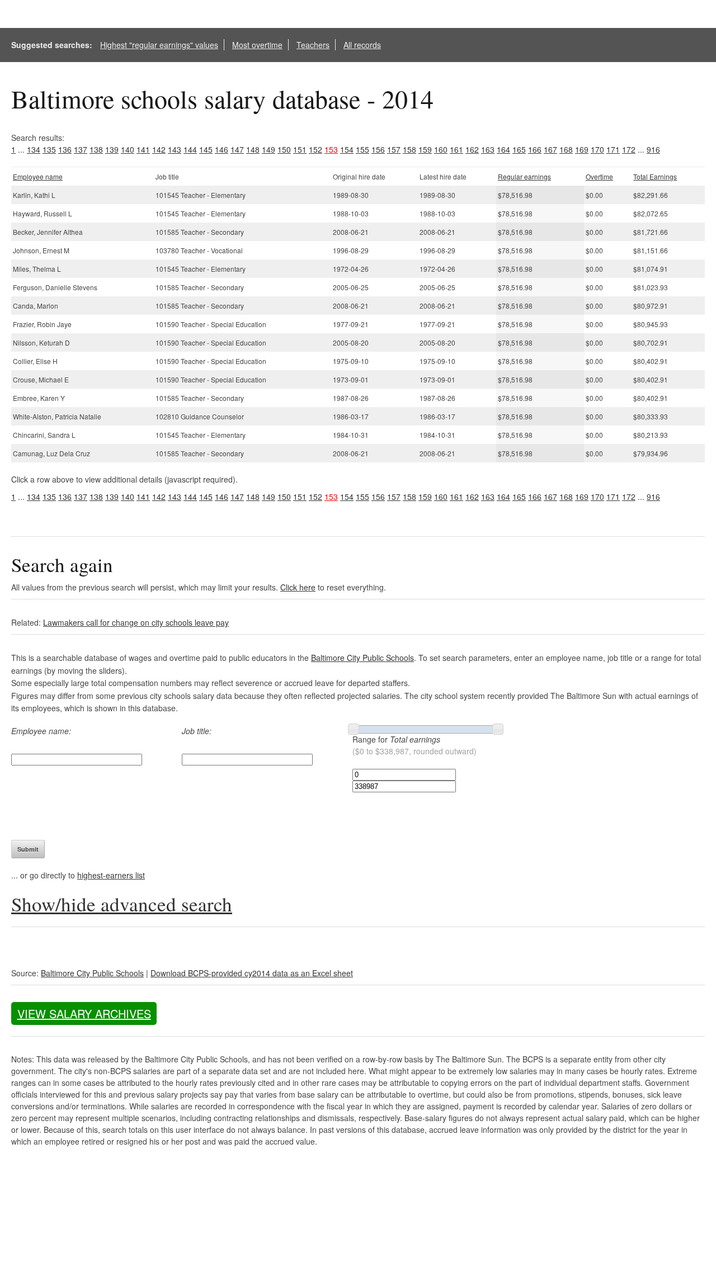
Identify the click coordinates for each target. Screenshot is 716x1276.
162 (472, 149)
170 (597, 149)
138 (96, 149)
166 (534, 149)
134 (33, 149)
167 (550, 149)
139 (112, 149)
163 (487, 149)
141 (143, 149)
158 (409, 149)
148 (253, 149)
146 (221, 149)
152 (315, 149)
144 (190, 149)
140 (127, 149)
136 (65, 149)
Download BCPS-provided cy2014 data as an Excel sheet (251, 973)
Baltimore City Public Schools (362, 657)
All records (362, 44)
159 (425, 149)
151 (300, 149)
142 (159, 149)
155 (362, 149)
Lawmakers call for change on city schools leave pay (136, 622)
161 (456, 149)
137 (80, 149)
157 (394, 149)
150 (284, 149)
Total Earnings (655, 176)
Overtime (599, 176)
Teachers (312, 44)
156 (378, 149)
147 (237, 149)
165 (519, 149)
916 (653, 149)
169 (581, 149)
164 (503, 149)
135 (49, 149)
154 (347, 149)
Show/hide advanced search (121, 904)
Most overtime (257, 44)
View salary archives (84, 1013)
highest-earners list (111, 875)
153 (331, 149)
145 (206, 149)
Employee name (38, 176)
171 (613, 149)
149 (268, 149)
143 (174, 149)
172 (628, 149)
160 (440, 149)
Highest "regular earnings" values (159, 44)
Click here (297, 587)
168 (566, 149)
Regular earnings (524, 176)
